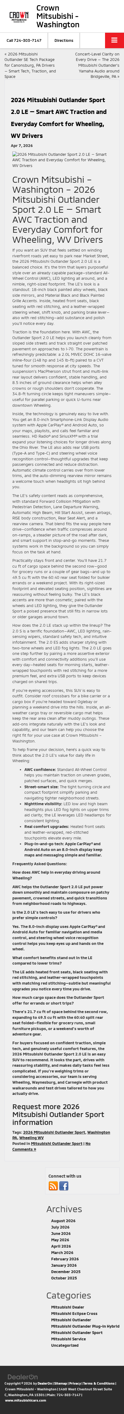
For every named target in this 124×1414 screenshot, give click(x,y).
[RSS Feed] (53, 1185)
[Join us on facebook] (64, 1185)
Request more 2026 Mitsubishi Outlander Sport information (58, 1114)
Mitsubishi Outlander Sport (56, 1143)
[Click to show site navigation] (114, 40)
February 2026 (65, 1258)
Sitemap (60, 1383)
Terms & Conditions (99, 1383)
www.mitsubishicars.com (25, 1400)
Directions (63, 40)
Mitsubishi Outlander (71, 1319)
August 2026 (63, 1220)
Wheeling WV (31, 1137)
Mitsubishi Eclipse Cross (74, 1313)
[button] (24, 40)
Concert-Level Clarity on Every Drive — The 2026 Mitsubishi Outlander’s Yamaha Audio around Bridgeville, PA (97, 65)
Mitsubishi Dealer (67, 1307)
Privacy (75, 1383)
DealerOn (45, 1383)
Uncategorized (65, 1345)
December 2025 (66, 1271)
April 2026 (61, 1246)
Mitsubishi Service (68, 1338)
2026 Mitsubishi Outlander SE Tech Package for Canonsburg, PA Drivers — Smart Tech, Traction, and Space (30, 65)
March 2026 (62, 1252)
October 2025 (64, 1278)
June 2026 (61, 1233)
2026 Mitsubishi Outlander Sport (54, 1132)
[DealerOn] (23, 1376)
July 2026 (60, 1227)
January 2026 (64, 1265)
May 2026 (60, 1239)
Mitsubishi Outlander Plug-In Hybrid (85, 1326)
